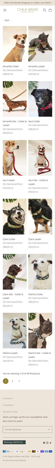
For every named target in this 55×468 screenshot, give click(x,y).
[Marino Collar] (40, 272)
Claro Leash (34, 239)
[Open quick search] (45, 10)
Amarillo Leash (36, 66)
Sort (7, 20)
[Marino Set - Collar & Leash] (40, 331)
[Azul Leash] (15, 158)
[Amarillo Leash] (40, 44)
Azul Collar (34, 121)
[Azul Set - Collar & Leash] (40, 158)
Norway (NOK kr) (13, 442)
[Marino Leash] (15, 331)
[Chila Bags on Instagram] (47, 443)
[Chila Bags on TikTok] (51, 443)
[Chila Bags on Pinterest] (44, 443)
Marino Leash (10, 353)
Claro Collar (9, 239)
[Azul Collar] (40, 99)
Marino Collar (35, 294)
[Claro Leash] (40, 216)
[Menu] (5, 10)
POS (33, 456)
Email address (12, 426)
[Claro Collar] (15, 216)
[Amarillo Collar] (15, 44)
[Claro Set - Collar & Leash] (15, 272)
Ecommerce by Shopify (14, 460)
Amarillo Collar (11, 66)
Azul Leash (9, 180)
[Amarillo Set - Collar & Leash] (15, 99)
